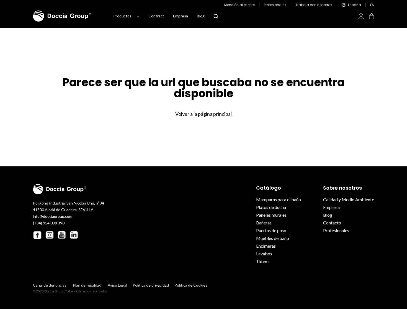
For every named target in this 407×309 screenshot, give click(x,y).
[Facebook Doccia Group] (37, 235)
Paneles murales (271, 215)
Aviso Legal (117, 285)
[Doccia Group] (62, 16)
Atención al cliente (239, 5)
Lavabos (264, 253)
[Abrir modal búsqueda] (215, 16)
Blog (201, 16)
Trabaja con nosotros (313, 5)
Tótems (263, 261)
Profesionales (275, 5)
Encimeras (266, 245)
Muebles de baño (272, 238)
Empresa (180, 16)
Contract (156, 16)
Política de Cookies (190, 285)
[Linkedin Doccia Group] (73, 235)
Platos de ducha (271, 207)
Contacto (332, 222)
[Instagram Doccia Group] (49, 235)
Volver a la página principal (203, 114)
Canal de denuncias (49, 285)
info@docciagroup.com (52, 216)
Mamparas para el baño (278, 199)
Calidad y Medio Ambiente (348, 199)
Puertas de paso (271, 230)
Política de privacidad (151, 285)
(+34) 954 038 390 (49, 223)
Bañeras (264, 222)
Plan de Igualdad (87, 285)
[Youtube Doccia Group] (61, 235)
